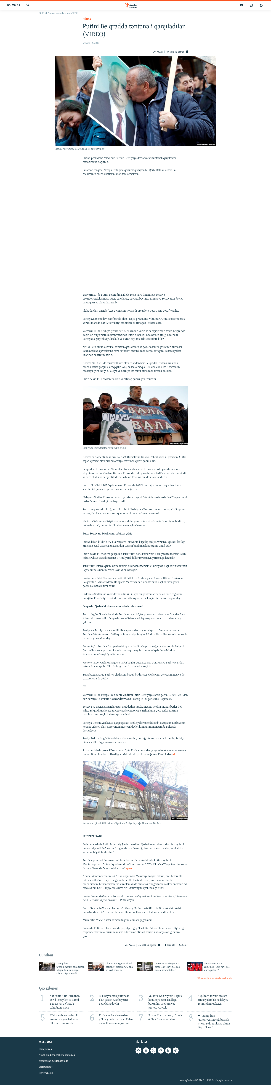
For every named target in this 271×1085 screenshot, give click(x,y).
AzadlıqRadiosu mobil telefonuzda (57, 1055)
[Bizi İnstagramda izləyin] (251, 5)
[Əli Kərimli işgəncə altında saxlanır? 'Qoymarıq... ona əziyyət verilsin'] (96, 966)
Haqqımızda (45, 1049)
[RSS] (168, 1050)
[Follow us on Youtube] (161, 1050)
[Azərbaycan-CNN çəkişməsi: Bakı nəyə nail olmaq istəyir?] (195, 966)
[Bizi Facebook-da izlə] (261, 5)
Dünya (87, 19)
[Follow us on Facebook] (138, 1050)
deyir (176, 754)
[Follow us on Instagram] (146, 1050)
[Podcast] (176, 1050)
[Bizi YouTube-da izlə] (241, 5)
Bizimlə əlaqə (46, 1067)
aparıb (129, 868)
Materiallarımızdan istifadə (53, 1061)
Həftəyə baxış (46, 1073)
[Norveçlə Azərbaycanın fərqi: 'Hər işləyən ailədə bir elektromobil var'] (145, 966)
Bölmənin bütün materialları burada (214, 978)
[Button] (158, 52)
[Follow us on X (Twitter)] (153, 1050)
